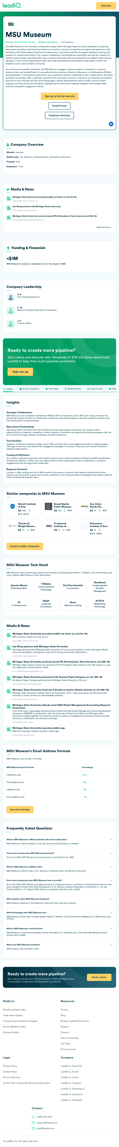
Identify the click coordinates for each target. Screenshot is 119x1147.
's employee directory (51, 889)
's (46, 869)
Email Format (59, 106)
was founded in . (23, 947)
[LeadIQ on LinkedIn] (112, 1141)
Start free (106, 6)
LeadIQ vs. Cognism (71, 1083)
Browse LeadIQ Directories (75, 1021)
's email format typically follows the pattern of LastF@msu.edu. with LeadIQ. (57, 932)
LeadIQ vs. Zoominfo (71, 1066)
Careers (65, 1032)
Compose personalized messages (20, 1021)
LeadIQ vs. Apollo (70, 1072)
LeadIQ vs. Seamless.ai (72, 1089)
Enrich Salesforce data (14, 1027)
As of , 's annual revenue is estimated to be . (40, 855)
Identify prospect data (14, 1010)
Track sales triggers (13, 1015)
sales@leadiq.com (45, 1128)
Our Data (65, 1044)
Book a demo (99, 977)
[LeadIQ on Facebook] (107, 1141)
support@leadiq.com (46, 1123)
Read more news (103, 227)
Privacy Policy (10, 1066)
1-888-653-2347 (44, 1117)
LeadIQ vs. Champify (71, 1100)
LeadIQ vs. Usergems (72, 1094)
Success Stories (11, 1032)
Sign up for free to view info (60, 96)
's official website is (43, 842)
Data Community (70, 1038)
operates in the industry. (41, 901)
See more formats (20, 809)
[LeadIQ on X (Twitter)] (109, 1141)
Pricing (64, 1010)
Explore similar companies (24, 546)
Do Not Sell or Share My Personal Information (26, 1083)
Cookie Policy (10, 1072)
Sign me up (20, 371)
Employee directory (59, 115)
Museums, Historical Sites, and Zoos (51, 903)
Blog (63, 1015)
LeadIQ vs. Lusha (69, 1077)
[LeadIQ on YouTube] (114, 1141)
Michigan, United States (48, 42)
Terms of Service (11, 1077)
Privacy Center (68, 1049)
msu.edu (42, 844)
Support (65, 1027)
